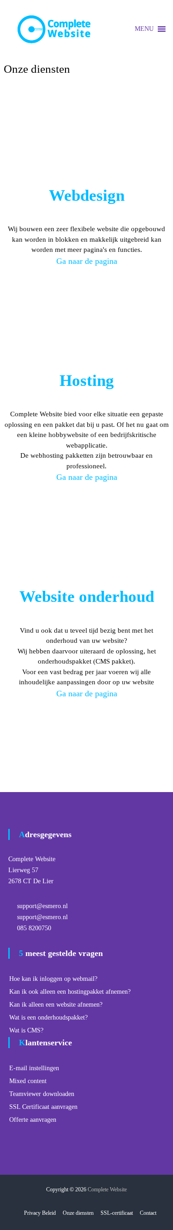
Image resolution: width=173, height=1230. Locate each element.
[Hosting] (86, 313)
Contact (148, 1213)
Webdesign (87, 195)
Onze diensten (78, 1213)
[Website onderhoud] (86, 529)
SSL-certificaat (117, 1213)
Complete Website (107, 1189)
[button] (144, 29)
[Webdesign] (86, 128)
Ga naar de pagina (86, 261)
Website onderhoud (86, 597)
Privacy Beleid (40, 1213)
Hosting (87, 381)
